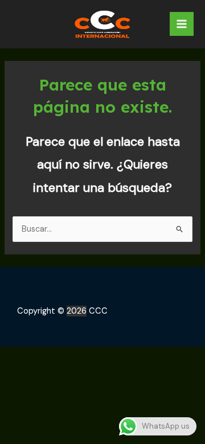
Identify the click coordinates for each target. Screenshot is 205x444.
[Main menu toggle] (182, 24)
